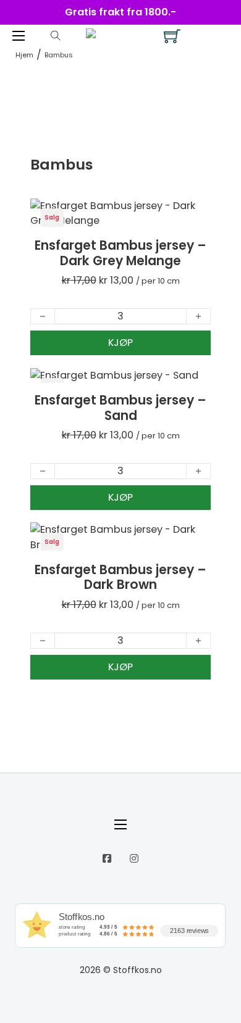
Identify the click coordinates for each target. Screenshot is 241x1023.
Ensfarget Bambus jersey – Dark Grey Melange (120, 253)
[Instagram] (134, 858)
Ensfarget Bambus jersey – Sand (120, 408)
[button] (120, 343)
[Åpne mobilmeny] (18, 36)
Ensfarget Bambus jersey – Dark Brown (120, 577)
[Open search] (55, 36)
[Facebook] (106, 858)
